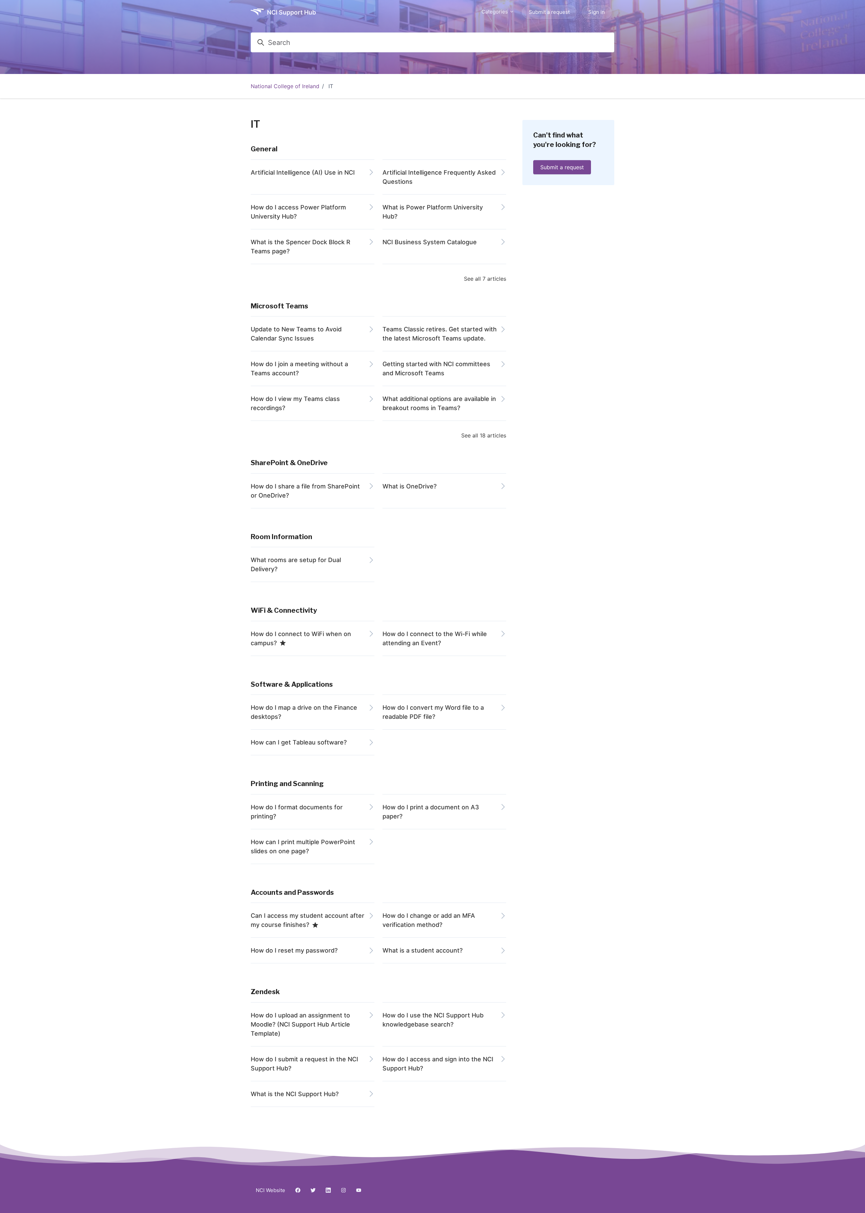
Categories (495, 11)
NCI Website (270, 1190)
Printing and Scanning (287, 784)
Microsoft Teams (279, 306)
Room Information (281, 537)
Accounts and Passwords (292, 892)
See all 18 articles (483, 435)
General (264, 149)
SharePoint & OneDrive (289, 463)
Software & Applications (292, 684)
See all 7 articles (485, 278)
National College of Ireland (285, 86)
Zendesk (265, 992)
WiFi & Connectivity (284, 610)
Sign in (596, 12)
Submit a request (549, 12)
